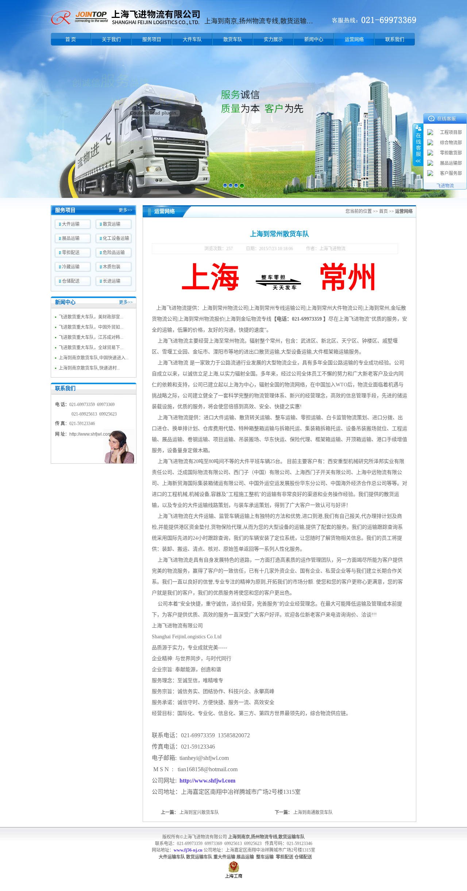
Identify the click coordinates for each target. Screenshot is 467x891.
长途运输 (111, 281)
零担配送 (71, 252)
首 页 (70, 39)
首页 (383, 211)
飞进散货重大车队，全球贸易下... (91, 347)
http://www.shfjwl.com (90, 434)
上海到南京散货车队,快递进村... (89, 368)
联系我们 (394, 39)
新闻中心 (313, 39)
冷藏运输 (71, 266)
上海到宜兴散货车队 (199, 812)
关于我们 (111, 39)
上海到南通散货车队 (313, 812)
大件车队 (192, 39)
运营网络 (354, 39)
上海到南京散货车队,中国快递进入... (94, 357)
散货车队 (232, 39)
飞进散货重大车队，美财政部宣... (91, 317)
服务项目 (151, 39)
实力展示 (273, 39)
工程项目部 (451, 132)
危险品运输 (114, 252)
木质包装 (111, 266)
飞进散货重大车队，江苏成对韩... (91, 337)
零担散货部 (451, 153)
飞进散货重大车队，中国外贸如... (91, 327)
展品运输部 (451, 163)
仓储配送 (71, 281)
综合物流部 (451, 142)
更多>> (125, 210)
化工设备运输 (116, 238)
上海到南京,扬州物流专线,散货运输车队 (266, 837)
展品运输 (71, 238)
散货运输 (111, 224)
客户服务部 (451, 173)
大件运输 (71, 224)
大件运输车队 (172, 857)
